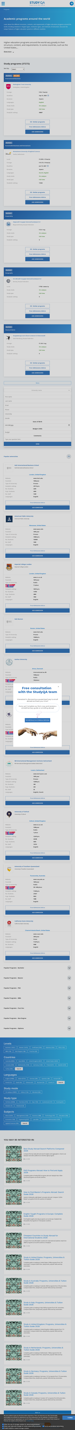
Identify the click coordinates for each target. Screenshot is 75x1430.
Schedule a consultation (37, 720)
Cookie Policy (30, 1421)
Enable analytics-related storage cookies (16, 1428)
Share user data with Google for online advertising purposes (22, 1426)
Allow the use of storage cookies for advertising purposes (22, 1424)
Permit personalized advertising (53, 1426)
